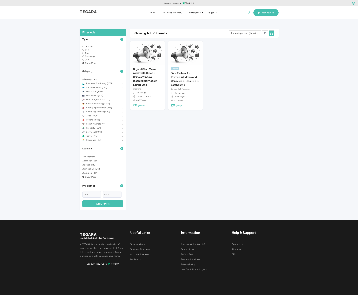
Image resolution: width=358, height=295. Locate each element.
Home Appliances (98, 111)
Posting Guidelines (190, 259)
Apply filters (102, 203)
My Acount (135, 259)
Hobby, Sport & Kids (99, 107)
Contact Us (237, 244)
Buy (87, 53)
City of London (144, 96)
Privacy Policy (188, 264)
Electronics (94, 95)
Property (93, 127)
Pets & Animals (96, 123)
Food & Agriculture (98, 99)
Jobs (92, 115)
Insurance (93, 140)
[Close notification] (353, 3)
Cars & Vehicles (96, 87)
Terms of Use (187, 249)
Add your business (139, 254)
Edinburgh (180, 96)
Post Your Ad (268, 12)
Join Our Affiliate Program (194, 269)
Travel (92, 136)
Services (94, 131)
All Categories (89, 79)
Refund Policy (188, 254)
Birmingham (91, 168)
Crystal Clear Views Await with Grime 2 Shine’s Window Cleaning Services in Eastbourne (145, 76)
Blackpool (90, 172)
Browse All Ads (137, 244)
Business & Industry (99, 83)
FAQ (233, 254)
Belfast (89, 164)
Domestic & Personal (180, 89)
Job (87, 59)
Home (153, 12)
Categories (195, 12)
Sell (87, 49)
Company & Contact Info (193, 244)
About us (236, 249)
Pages (211, 12)
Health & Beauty (98, 103)
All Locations (88, 156)
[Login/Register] (250, 12)
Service (89, 46)
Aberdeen (90, 160)
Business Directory (172, 12)
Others (93, 119)
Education (94, 91)
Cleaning (137, 89)
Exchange (90, 56)
